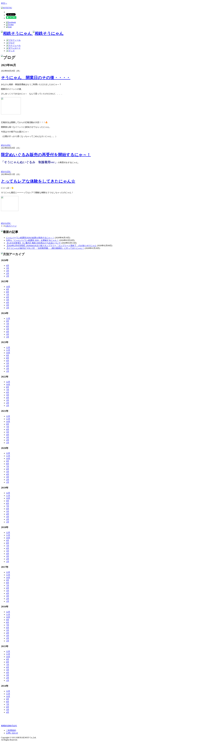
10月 (8, 287)
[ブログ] (10, 43)
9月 (7, 289)
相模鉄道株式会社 (9, 726)
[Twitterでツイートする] (10, 25)
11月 (8, 318)
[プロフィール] (13, 40)
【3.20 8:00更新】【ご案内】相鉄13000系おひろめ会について (33, 243)
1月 (7, 276)
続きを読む (6, 145)
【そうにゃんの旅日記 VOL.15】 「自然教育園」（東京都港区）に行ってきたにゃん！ (45, 248)
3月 (7, 271)
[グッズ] (10, 51)
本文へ (4, 3)
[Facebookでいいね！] (11, 22)
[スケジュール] (13, 45)
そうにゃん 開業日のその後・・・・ (35, 77)
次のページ (12, 226)
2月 (7, 273)
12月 (8, 347)
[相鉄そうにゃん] (32, 33)
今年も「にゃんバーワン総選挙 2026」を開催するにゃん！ (32, 240)
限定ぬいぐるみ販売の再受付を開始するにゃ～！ (46, 154)
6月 (7, 265)
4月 (7, 302)
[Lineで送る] (9, 27)
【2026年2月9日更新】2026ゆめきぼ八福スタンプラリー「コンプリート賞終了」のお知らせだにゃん (51, 245)
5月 (7, 268)
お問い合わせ (12, 733)
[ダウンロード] (13, 48)
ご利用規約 (11, 730)
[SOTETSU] (6, 8)
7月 (7, 295)
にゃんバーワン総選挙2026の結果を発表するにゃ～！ (30, 238)
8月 (7, 292)
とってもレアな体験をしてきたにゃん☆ (38, 181)
